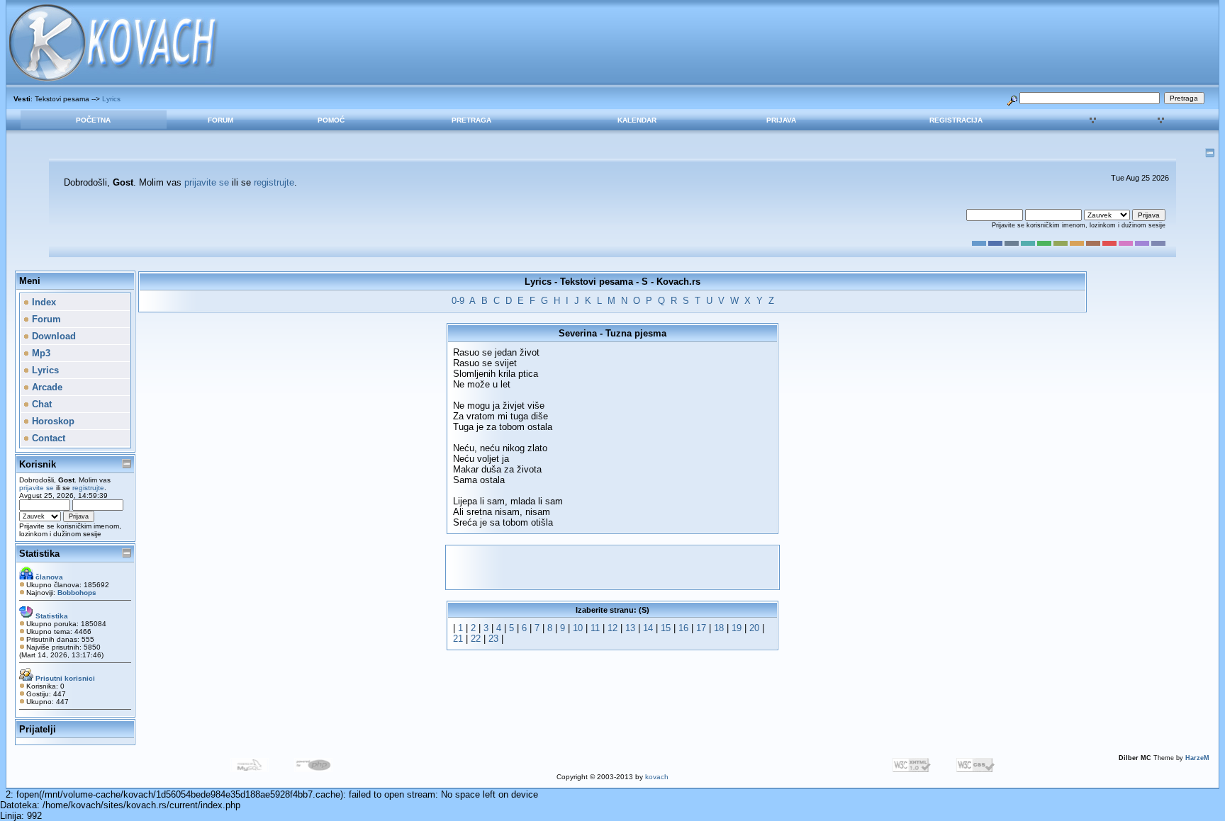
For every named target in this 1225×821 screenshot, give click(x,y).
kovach (657, 777)
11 (595, 628)
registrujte (274, 182)
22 (476, 638)
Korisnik (37, 464)
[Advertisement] (612, 567)
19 (737, 628)
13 (630, 628)
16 (683, 628)
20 (754, 628)
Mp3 (39, 353)
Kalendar (636, 120)
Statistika (39, 553)
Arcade (45, 387)
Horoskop (51, 421)
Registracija (956, 120)
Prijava (781, 120)
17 (701, 628)
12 (612, 628)
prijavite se (206, 182)
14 (648, 628)
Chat (40, 404)
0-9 (458, 300)
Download (52, 336)
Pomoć (331, 120)
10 (578, 628)
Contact (47, 438)
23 (493, 638)
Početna (93, 120)
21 (458, 638)
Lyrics (111, 99)
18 (719, 628)
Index (42, 302)
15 (666, 628)
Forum (220, 120)
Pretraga (471, 120)
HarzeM (1197, 757)
